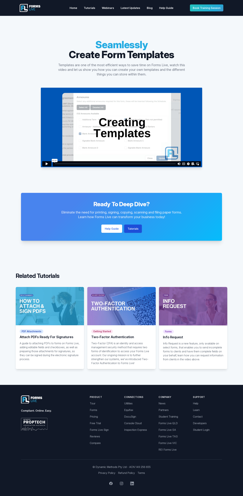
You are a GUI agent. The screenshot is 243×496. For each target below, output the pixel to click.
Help (195, 403)
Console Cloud (133, 423)
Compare (95, 443)
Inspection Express (135, 429)
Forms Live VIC (168, 443)
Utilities (128, 403)
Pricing (94, 416)
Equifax (128, 410)
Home (73, 8)
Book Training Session (207, 8)
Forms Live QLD (168, 423)
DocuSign (130, 416)
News (162, 403)
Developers (200, 423)
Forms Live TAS (168, 436)
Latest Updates (130, 8)
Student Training (168, 416)
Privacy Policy (106, 473)
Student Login (201, 429)
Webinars (108, 8)
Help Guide (166, 8)
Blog (150, 8)
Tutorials (89, 8)
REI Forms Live (168, 449)
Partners (164, 410)
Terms (141, 473)
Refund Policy (126, 473)
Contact (197, 416)
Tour (92, 403)
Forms (93, 410)
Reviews (95, 436)
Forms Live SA (167, 429)
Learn (196, 410)
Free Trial (95, 423)
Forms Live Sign (99, 429)
